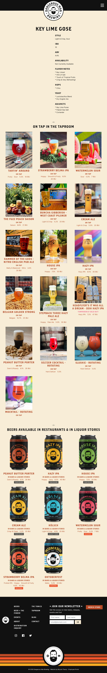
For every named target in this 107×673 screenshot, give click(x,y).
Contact (35, 621)
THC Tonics (37, 606)
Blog (34, 617)
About (17, 621)
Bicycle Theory (62, 669)
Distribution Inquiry (20, 627)
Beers (17, 606)
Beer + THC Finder (19, 612)
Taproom (36, 611)
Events (17, 617)
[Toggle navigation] (102, 5)
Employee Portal (73, 669)
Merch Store (94, 607)
